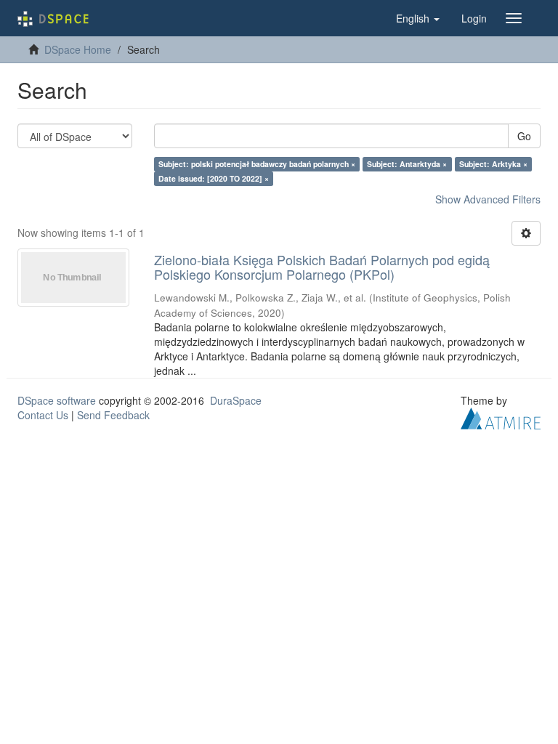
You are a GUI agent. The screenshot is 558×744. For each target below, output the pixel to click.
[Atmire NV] (501, 416)
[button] (417, 18)
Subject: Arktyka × (493, 163)
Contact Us (42, 415)
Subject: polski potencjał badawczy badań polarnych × (256, 163)
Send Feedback (113, 415)
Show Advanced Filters (488, 199)
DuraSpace (236, 400)
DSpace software (56, 400)
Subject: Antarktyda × (407, 163)
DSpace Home (77, 49)
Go (524, 136)
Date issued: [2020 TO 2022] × (213, 178)
